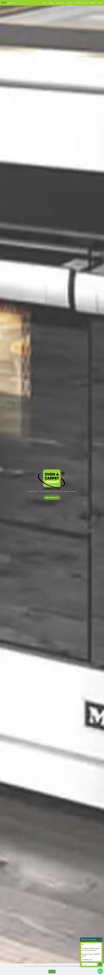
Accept (52, 972)
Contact (100, 3)
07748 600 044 (53, 498)
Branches (69, 3)
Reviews (92, 3)
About (51, 3)
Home (45, 3)
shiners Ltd (8, 3)
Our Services (60, 3)
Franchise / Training (81, 3)
